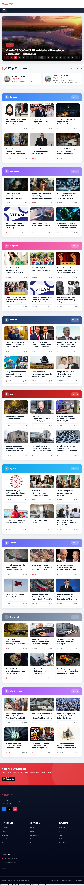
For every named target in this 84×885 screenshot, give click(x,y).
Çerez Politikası (63, 843)
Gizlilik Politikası (54, 880)
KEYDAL (13, 867)
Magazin (4, 839)
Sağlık (4, 843)
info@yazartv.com (10, 862)
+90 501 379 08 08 (11, 858)
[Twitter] (9, 809)
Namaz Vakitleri (35, 835)
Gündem (5, 827)
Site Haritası (78, 880)
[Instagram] (15, 809)
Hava (32, 831)
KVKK (60, 839)
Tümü (74, 97)
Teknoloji (5, 835)
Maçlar (32, 839)
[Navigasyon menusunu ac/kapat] (4, 10)
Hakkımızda (62, 827)
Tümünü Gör (75, 69)
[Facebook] (4, 809)
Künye (60, 831)
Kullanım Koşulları (66, 880)
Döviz (32, 827)
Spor (3, 831)
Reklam (61, 835)
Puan (31, 843)
